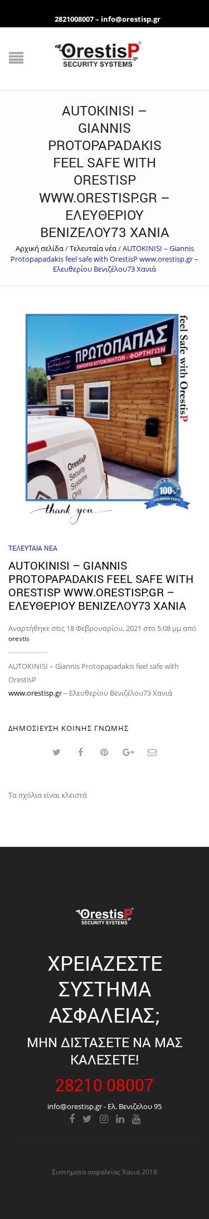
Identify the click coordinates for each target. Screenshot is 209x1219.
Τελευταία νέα (93, 248)
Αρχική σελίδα (40, 248)
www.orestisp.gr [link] (35, 693)
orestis (19, 638)
